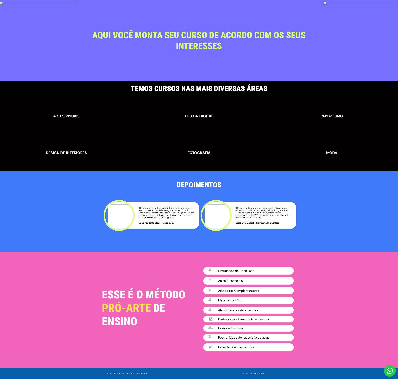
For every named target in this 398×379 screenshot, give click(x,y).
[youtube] (291, 373)
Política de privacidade (253, 373)
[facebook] (276, 373)
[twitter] (281, 373)
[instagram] (286, 373)
